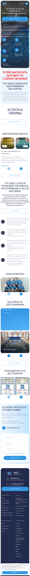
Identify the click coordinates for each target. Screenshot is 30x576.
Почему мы (18, 513)
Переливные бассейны (7, 512)
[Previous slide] (8, 168)
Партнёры (18, 535)
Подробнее (5, 165)
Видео (17, 546)
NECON (3, 498)
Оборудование (5, 507)
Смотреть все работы (15, 175)
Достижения (19, 531)
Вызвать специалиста (15, 18)
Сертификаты (19, 528)
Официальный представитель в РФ (18, 474)
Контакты (18, 553)
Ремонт (3, 505)
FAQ (17, 551)
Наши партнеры (20, 515)
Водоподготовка (20, 508)
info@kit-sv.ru (14, 478)
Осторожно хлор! (20, 510)
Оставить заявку (15, 488)
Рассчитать (16, 457)
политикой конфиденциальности (18, 453)
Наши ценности (19, 533)
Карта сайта (19, 556)
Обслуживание (5, 503)
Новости (18, 526)
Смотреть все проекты (15, 363)
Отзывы (17, 549)
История (18, 523)
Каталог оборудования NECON (21, 503)
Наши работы (4, 510)
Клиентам (18, 542)
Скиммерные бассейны (7, 515)
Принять (15, 572)
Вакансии (18, 544)
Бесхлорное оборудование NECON (21, 499)
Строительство (5, 500)
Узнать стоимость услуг (15, 121)
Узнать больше (15, 210)
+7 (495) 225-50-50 (12, 428)
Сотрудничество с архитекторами (20, 539)
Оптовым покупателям (21, 506)
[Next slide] (21, 168)
